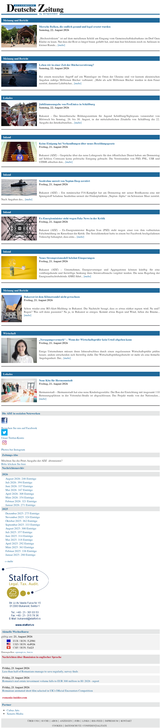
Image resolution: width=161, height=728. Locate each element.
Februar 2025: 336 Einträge (21, 551)
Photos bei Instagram (13, 449)
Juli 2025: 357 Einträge (18, 532)
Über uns (33, 720)
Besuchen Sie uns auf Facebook (19, 428)
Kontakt (126, 720)
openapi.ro (20, 652)
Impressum (111, 720)
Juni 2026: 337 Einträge (19, 486)
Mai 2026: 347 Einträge (19, 490)
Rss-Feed (97, 720)
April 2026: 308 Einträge (19, 493)
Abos (54, 720)
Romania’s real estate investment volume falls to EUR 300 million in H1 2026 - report (50, 681)
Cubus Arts (13, 710)
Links (85, 720)
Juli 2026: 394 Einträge (18, 482)
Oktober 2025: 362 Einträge (21, 520)
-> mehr (8, 561)
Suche (45, 720)
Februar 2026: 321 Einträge (21, 501)
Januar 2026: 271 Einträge (20, 505)
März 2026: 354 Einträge (19, 497)
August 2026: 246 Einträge (20, 478)
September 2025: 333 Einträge (22, 524)
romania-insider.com (14, 697)
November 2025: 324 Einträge (22, 517)
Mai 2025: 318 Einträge (19, 539)
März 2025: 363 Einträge (19, 547)
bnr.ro (30, 652)
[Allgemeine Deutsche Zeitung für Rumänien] (30, 7)
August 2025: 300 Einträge (20, 528)
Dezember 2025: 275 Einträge (22, 513)
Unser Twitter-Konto (12, 438)
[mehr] (61, 45)
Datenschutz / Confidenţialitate (86, 725)
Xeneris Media (15, 713)
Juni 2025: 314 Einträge (19, 536)
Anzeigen (66, 720)
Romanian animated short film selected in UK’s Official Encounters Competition (47, 690)
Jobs (77, 720)
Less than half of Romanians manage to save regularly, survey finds (40, 671)
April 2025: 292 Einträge (19, 543)
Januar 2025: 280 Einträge (20, 554)
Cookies (57, 725)
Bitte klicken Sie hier (13, 464)
